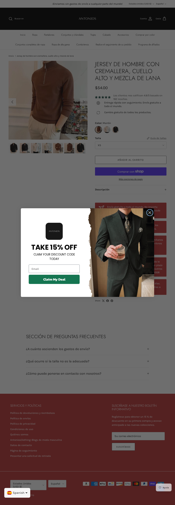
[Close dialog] (150, 213)
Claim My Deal (54, 279)
